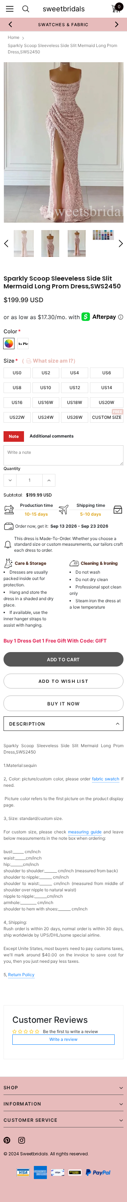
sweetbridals (64, 9)
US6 (106, 372)
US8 (17, 387)
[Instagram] (21, 1140)
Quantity (12, 468)
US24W (46, 417)
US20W (106, 402)
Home (13, 37)
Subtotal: (13, 495)
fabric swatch (106, 778)
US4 (74, 372)
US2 (46, 372)
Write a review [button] (63, 1039)
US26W (75, 417)
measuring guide (84, 831)
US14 (106, 387)
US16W (45, 402)
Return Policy (21, 974)
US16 (17, 402)
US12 (74, 387)
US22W (17, 417)
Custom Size (106, 417)
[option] (56, 24)
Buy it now (63, 703)
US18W (74, 402)
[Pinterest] (7, 1140)
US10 (45, 387)
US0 (17, 372)
